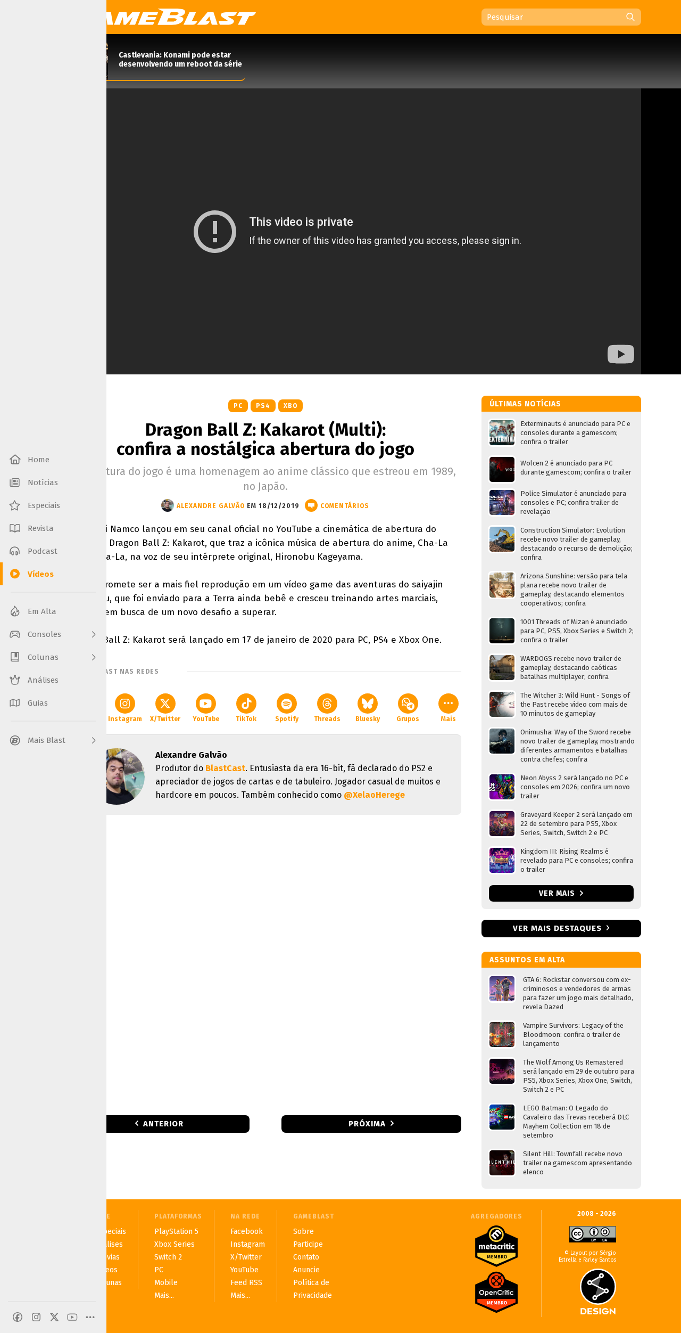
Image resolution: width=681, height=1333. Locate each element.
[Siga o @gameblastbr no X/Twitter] (54, 1317)
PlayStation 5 (176, 1231)
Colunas (108, 1282)
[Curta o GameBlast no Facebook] (17, 1317)
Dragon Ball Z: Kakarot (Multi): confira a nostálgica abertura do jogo (265, 439)
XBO (290, 406)
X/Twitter (165, 719)
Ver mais (558, 893)
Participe (308, 1244)
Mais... (164, 1295)
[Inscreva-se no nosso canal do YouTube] (72, 1317)
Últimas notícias (525, 403)
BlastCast (225, 768)
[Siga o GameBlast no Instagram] (36, 1317)
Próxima (367, 1123)
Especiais (110, 1231)
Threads (327, 719)
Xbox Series (174, 1244)
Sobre (303, 1231)
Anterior (163, 1123)
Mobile (166, 1282)
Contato (306, 1257)
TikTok (246, 719)
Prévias (107, 1257)
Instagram (125, 719)
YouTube (206, 719)
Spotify (286, 719)
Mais (448, 719)
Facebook (246, 1231)
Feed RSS (246, 1282)
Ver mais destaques (557, 928)
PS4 (263, 406)
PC (238, 406)
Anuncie (306, 1269)
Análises (109, 1244)
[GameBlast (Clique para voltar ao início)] (163, 16)
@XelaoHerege (374, 795)
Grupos (407, 719)
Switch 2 (168, 1257)
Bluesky (367, 719)
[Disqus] (265, 964)
